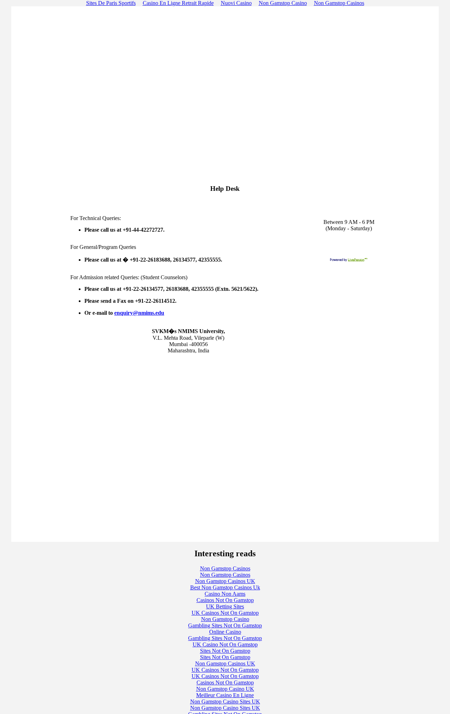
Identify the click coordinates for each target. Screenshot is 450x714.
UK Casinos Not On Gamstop (225, 613)
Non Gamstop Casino (225, 619)
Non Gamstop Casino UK (225, 689)
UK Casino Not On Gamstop (225, 644)
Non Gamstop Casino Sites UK (225, 701)
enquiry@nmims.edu (139, 313)
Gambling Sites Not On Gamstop (225, 625)
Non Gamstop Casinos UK (225, 581)
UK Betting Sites (225, 606)
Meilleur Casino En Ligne (225, 695)
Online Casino (225, 632)
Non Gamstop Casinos (225, 568)
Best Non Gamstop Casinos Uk (225, 587)
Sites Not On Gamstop (225, 651)
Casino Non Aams (225, 594)
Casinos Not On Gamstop (225, 600)
